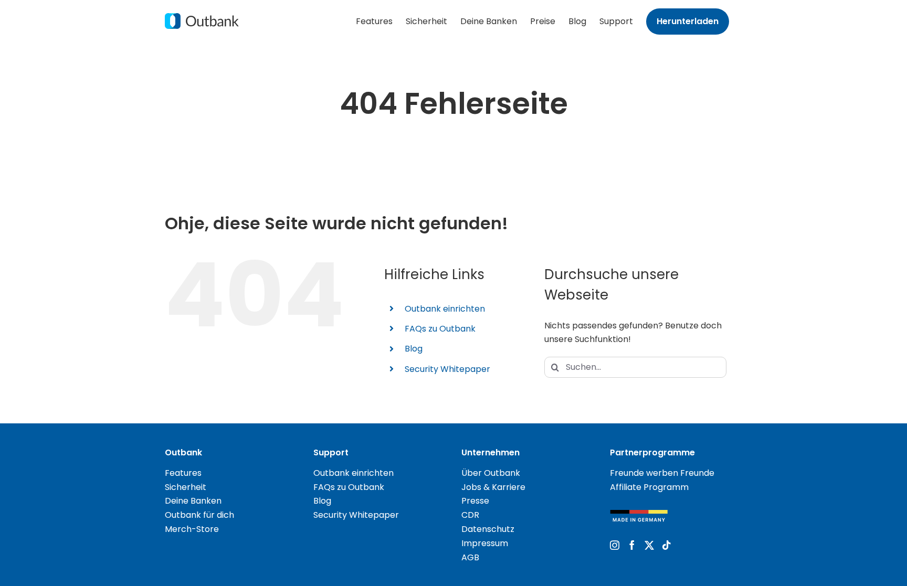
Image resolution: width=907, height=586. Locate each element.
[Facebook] (632, 545)
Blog (414, 349)
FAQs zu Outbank (440, 329)
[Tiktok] (666, 545)
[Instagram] (614, 545)
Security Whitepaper (447, 369)
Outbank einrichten (445, 309)
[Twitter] (649, 545)
